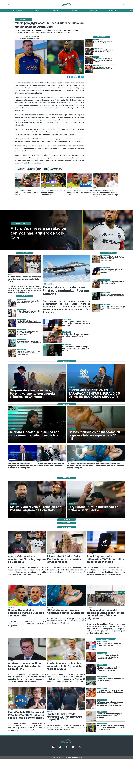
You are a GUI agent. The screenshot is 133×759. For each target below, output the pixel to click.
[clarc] (12, 323)
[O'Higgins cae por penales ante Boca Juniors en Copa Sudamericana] (12, 333)
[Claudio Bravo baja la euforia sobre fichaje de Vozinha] (89, 51)
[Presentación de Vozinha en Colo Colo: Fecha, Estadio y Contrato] (89, 60)
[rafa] (91, 704)
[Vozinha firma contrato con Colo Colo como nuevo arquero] (12, 313)
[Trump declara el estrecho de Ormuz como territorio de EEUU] (91, 645)
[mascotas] (96, 308)
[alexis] (89, 43)
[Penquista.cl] (9, 5)
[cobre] (91, 692)
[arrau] (22, 460)
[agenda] (91, 669)
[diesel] (51, 460)
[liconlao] (96, 296)
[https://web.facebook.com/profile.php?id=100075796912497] (53, 748)
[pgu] (27, 708)
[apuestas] (12, 343)
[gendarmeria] (91, 727)
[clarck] (12, 303)
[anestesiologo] (91, 716)
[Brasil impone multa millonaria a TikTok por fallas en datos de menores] (96, 271)
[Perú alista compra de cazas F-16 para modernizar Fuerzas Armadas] (66, 282)
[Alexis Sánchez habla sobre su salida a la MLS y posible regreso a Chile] (66, 659)
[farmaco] (110, 460)
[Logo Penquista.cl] (67, 7)
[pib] (27, 659)
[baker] (91, 680)
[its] (81, 460)
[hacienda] (91, 657)
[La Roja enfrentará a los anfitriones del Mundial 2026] (89, 69)
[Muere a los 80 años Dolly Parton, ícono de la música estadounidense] (96, 259)
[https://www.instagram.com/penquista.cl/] (66, 748)
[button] (25, 169)
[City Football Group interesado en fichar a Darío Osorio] (96, 283)
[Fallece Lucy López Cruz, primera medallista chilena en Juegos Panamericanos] (12, 353)
